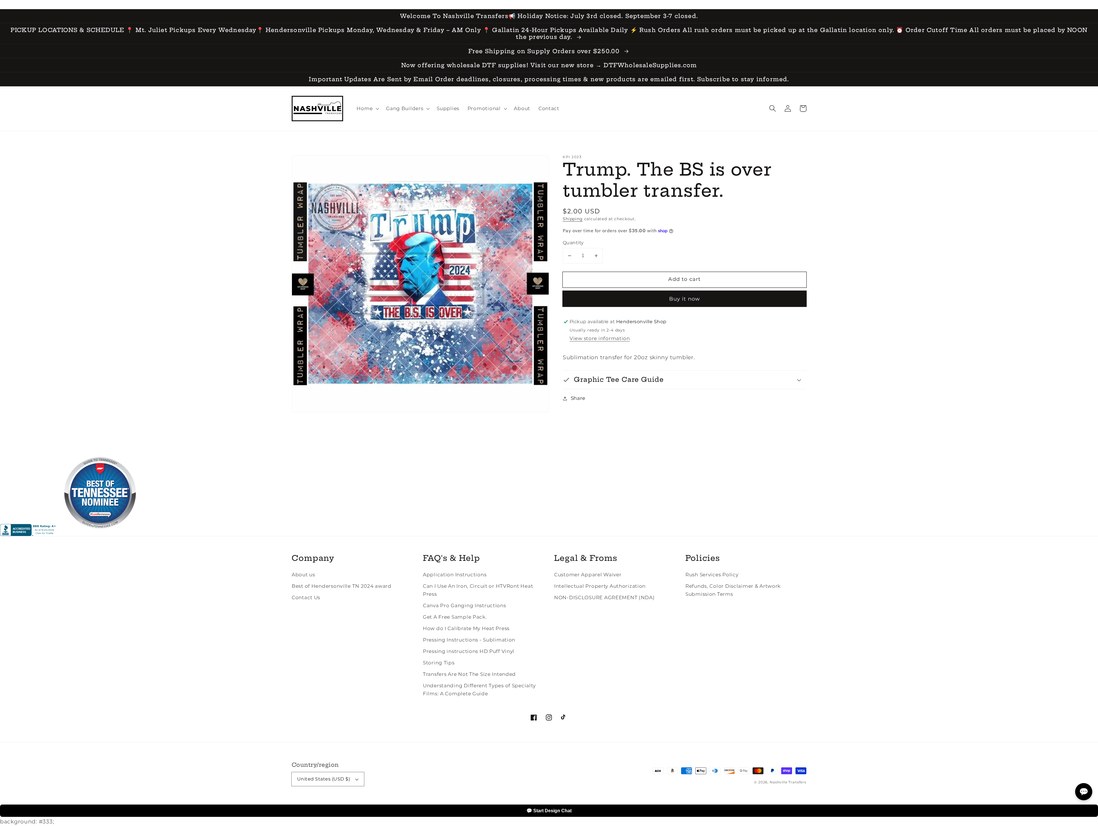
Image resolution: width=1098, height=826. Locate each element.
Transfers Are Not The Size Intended (469, 674)
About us (303, 574)
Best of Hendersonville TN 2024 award (341, 586)
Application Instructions (454, 574)
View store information (600, 338)
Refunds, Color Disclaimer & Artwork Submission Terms (733, 590)
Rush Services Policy (711, 574)
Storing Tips (439, 663)
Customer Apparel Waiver (588, 574)
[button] (772, 108)
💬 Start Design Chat (549, 810)
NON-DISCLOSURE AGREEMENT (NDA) (604, 597)
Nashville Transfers (788, 782)
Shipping (573, 218)
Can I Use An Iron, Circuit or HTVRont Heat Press (478, 590)
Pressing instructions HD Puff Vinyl (468, 651)
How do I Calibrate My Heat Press (466, 628)
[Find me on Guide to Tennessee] (100, 534)
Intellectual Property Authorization (600, 586)
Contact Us (306, 597)
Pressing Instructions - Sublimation (469, 640)
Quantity (573, 242)
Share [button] (578, 398)
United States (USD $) (323, 779)
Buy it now (684, 299)
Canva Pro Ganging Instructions (464, 605)
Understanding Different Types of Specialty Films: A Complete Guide (479, 689)
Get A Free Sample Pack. (455, 617)
